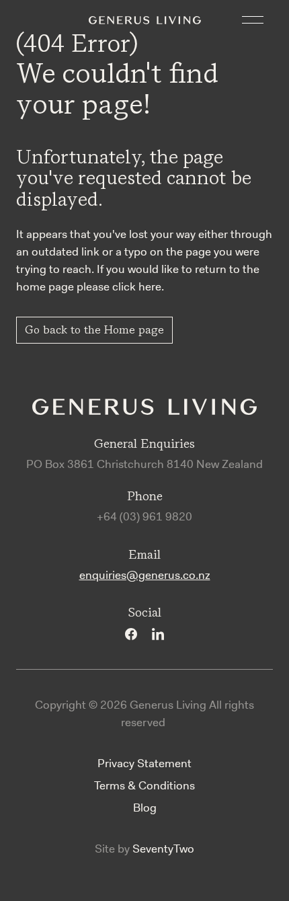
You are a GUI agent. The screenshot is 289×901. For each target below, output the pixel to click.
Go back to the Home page (94, 329)
